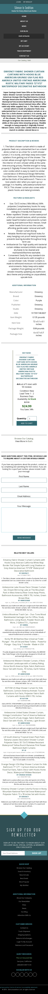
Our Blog (24, 31)
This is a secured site (24, 958)
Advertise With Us (24, 915)
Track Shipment (24, 931)
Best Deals (24, 878)
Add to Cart (27, 423)
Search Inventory (24, 871)
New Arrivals (24, 875)
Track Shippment (24, 51)
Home (24, 16)
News (24, 26)
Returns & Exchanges (24, 938)
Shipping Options (24, 935)
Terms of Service (15, 987)
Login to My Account (24, 942)
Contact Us (24, 56)
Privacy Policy (4, 987)
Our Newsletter (24, 901)
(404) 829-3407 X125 (24, 965)
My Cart (24, 41)
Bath (29, 60)
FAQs (24, 905)
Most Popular (24, 882)
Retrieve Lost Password (24, 945)
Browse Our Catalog (24, 438)
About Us (24, 21)
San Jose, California (24, 961)
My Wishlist (27, 2)
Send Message (24, 538)
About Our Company (24, 898)
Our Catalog (24, 36)
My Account (24, 46)
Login (18, 2)
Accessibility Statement (29, 987)
